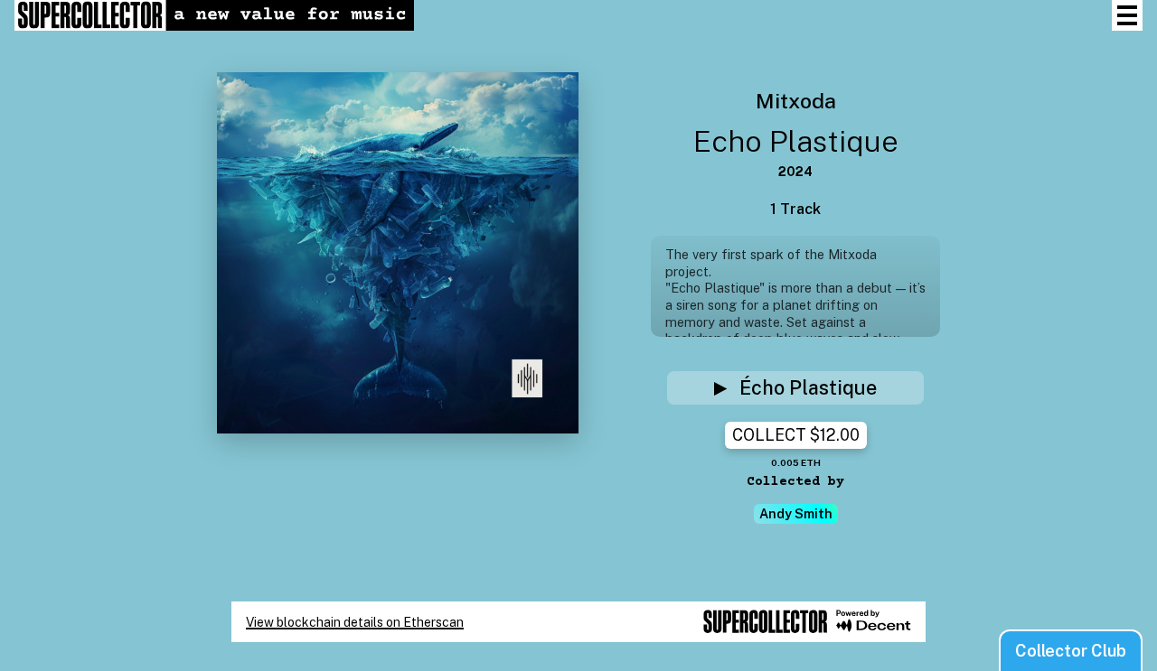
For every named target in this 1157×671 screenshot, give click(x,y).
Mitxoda (796, 99)
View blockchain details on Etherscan (355, 622)
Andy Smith (795, 513)
